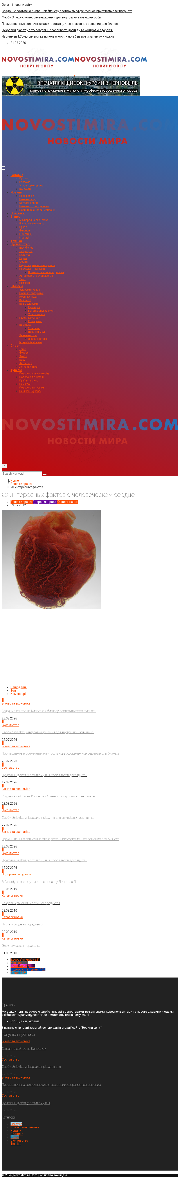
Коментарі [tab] (18, 694)
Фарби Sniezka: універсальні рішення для (31, 1066)
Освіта (23, 261)
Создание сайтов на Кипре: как (24, 1048)
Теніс (22, 349)
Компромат (35, 321)
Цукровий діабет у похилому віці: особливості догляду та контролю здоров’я (57, 30)
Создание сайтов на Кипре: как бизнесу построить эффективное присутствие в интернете (67, 11)
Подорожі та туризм (31, 387)
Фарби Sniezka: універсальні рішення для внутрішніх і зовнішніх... (48, 732)
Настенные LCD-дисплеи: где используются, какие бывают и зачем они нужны (58, 36)
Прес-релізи (26, 195)
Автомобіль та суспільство (36, 275)
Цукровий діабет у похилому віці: (26, 1103)
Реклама (24, 182)
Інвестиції (25, 234)
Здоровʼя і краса (29, 289)
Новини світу (27, 199)
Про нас (24, 178)
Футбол (24, 352)
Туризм (16, 370)
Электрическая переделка (21, 945)
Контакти (25, 189)
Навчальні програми (32, 268)
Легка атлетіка (28, 366)
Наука (23, 258)
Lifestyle (17, 286)
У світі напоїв (36, 314)
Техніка (16, 241)
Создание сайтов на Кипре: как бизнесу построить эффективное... (49, 711)
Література (25, 251)
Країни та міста (28, 380)
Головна (17, 175)
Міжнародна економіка (34, 220)
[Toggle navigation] (3, 166)
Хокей (23, 356)
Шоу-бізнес (26, 247)
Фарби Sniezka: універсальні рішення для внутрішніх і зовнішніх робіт (51, 17)
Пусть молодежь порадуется (22, 924)
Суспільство (20, 244)
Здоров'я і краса (44, 502)
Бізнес (15, 216)
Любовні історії (37, 338)
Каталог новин (28, 202)
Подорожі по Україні (31, 377)
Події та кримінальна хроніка (37, 265)
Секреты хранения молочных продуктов (31, 903)
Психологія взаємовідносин (46, 272)
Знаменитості (28, 335)
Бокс (22, 359)
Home (15, 480)
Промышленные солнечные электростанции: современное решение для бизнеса (60, 23)
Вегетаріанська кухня (41, 310)
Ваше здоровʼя (28, 303)
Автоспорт (25, 363)
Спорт (15, 345)
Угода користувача (31, 185)
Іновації (24, 237)
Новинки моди (28, 296)
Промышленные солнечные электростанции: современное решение (51, 1084)
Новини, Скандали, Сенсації (37, 209)
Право (23, 227)
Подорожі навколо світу (34, 373)
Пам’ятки (25, 384)
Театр (22, 279)
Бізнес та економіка (31, 223)
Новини (16, 192)
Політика (18, 213)
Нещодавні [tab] (19, 687)
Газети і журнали (29, 317)
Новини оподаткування (34, 206)
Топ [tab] (13, 690)
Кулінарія (25, 300)
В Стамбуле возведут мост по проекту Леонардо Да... (40, 882)
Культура (25, 254)
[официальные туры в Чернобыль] (71, 94)
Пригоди (24, 282)
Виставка (25, 324)
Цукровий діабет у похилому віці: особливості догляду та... (44, 775)
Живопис (34, 328)
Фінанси (24, 230)
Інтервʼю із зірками (30, 342)
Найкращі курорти (30, 391)
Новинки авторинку (31, 293)
